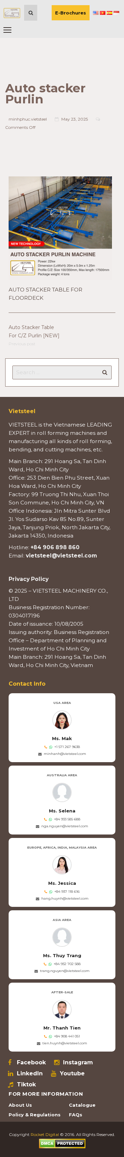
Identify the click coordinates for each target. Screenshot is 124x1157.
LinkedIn (30, 1074)
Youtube (72, 1074)
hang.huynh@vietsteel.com (65, 898)
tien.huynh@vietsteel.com (64, 1043)
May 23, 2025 (74, 119)
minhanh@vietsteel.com (65, 753)
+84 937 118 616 (67, 891)
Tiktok (26, 1085)
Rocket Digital (45, 1134)
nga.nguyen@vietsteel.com (64, 826)
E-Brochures (70, 13)
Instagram (78, 1062)
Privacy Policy (29, 579)
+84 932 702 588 (67, 964)
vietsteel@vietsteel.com (61, 555)
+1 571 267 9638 (67, 747)
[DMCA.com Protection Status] (62, 1143)
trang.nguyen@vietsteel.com (65, 971)
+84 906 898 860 (55, 547)
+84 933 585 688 (67, 819)
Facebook (31, 1062)
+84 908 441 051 (67, 1036)
